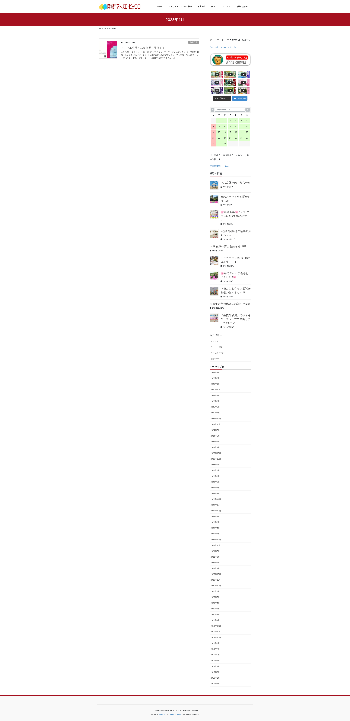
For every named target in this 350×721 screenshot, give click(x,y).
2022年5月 (215, 522)
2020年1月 (215, 620)
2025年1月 (215, 413)
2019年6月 (215, 655)
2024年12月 (216, 419)
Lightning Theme (175, 714)
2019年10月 (216, 637)
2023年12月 (216, 453)
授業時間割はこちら (219, 166)
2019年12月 (216, 626)
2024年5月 (215, 436)
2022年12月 (216, 499)
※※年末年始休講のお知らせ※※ (230, 303)
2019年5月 (215, 661)
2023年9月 (215, 465)
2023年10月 (216, 459)
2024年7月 (215, 430)
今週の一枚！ (216, 359)
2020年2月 (215, 614)
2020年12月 (216, 574)
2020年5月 (215, 597)
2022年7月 (215, 516)
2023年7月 (215, 476)
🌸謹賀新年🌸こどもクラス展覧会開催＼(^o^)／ (235, 216)
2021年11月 (216, 545)
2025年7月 (215, 395)
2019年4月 (215, 666)
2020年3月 (215, 609)
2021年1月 (215, 568)
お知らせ (193, 42)
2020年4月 (215, 603)
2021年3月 (215, 557)
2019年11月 (216, 632)
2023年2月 (215, 493)
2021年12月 (216, 540)
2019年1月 (215, 684)
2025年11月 (216, 390)
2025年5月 (215, 407)
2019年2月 (215, 678)
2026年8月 (215, 372)
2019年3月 (215, 672)
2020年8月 (215, 591)
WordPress (163, 714)
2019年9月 (215, 643)
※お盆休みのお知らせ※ (236, 182)
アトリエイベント (218, 353)
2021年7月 (215, 551)
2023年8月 (215, 470)
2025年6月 (215, 401)
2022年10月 (216, 511)
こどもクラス (216, 347)
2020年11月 (216, 580)
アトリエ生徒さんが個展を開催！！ (143, 47)
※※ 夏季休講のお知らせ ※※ (228, 246)
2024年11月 (216, 424)
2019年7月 (215, 649)
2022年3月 (215, 534)
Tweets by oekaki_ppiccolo (223, 47)
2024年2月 (215, 442)
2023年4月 (215, 488)
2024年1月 (215, 447)
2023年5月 (215, 482)
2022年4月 (215, 528)
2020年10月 (216, 586)
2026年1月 (215, 384)
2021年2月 (215, 563)
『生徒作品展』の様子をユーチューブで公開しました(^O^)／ (236, 319)
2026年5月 (215, 378)
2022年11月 (216, 505)
